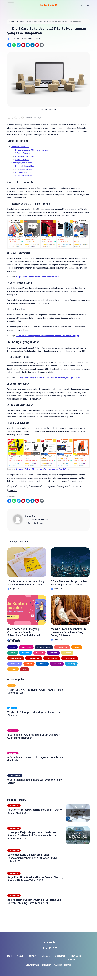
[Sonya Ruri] (19, 519)
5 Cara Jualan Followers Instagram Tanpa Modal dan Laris (35, 759)
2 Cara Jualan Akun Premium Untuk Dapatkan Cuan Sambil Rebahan (33, 736)
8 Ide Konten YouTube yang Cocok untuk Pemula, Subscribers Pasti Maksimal (23, 632)
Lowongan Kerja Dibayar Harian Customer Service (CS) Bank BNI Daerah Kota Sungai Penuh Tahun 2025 (31, 835)
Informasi (25, 653)
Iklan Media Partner (74, 958)
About (20, 956)
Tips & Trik (57, 664)
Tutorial (13, 669)
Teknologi (42, 664)
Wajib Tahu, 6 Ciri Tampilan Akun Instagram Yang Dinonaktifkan (35, 691)
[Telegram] (34, 522)
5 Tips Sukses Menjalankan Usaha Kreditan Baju (37, 277)
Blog (9, 956)
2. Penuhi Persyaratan (24, 153)
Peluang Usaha (63, 487)
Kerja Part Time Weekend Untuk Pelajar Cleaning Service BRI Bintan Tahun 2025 (35, 879)
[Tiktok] (31, 522)
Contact (32, 956)
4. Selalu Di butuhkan (23, 176)
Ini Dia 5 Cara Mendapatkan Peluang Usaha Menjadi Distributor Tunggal (47, 336)
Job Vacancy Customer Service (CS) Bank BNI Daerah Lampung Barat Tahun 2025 (34, 901)
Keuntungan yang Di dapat (21, 163)
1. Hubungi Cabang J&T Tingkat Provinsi (31, 150)
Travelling (71, 664)
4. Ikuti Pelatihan (22, 160)
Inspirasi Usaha (35, 487)
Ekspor (76, 647)
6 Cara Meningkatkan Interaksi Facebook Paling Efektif (35, 781)
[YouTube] (41, 522)
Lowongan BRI (51, 658)
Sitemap (46, 956)
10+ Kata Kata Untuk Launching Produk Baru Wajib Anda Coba (25, 583)
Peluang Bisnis (50, 487)
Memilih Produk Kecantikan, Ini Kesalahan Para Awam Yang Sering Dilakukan (68, 632)
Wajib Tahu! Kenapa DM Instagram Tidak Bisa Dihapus (33, 714)
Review (29, 664)
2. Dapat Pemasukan (23, 169)
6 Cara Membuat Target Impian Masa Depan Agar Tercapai (69, 583)
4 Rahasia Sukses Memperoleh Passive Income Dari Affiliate (43, 469)
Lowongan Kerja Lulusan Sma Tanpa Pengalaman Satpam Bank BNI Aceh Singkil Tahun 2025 (32, 858)
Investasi (67, 653)
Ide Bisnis (23, 487)
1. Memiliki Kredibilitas (24, 166)
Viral (24, 669)
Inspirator (53, 653)
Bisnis (12, 647)
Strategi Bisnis (77, 487)
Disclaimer (60, 956)
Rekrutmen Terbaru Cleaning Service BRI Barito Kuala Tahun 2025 (34, 811)
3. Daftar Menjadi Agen (24, 156)
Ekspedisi (12, 487)
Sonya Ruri (30, 516)
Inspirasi (39, 653)
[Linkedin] (38, 522)
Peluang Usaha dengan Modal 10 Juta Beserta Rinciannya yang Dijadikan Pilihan (51, 378)
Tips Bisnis (12, 490)
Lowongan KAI (69, 658)
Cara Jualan (26, 647)
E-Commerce (62, 647)
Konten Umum (15, 658)
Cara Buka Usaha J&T (20, 147)
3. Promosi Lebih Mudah (25, 172)
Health (12, 653)
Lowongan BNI (33, 658)
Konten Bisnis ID (48, 965)
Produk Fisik (15, 664)
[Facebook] (25, 522)
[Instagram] (28, 522)
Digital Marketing (43, 647)
